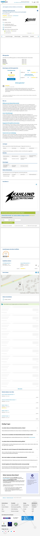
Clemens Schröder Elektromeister (8, 399)
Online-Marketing (14, 509)
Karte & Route (25, 36)
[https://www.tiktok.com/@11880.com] (8, 531)
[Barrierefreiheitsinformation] (36, 2)
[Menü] (38, 2)
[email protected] (32, 437)
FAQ (24, 511)
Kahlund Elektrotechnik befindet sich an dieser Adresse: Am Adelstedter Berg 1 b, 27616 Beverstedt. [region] (19, 430)
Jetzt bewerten (11, 79)
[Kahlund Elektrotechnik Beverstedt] (36, 184)
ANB (32, 511)
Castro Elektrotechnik (25, 263)
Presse (3, 511)
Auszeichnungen (9, 36)
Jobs (2, 509)
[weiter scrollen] (38, 36)
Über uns (3, 505)
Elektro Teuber (5, 405)
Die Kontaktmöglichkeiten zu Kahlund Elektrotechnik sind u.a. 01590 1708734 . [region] (18, 437)
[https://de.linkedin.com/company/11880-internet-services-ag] (11, 531)
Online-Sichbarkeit (14, 505)
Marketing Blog (26, 505)
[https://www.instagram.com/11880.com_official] (5, 531)
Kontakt (32, 36)
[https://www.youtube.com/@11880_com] (14, 531)
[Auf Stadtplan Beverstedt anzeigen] (38, 272)
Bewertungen (17, 36)
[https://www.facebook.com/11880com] (3, 531)
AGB (32, 509)
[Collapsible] (37, 428)
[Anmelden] (35, 2)
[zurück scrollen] (2, 36)
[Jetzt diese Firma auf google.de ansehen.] (28, 77)
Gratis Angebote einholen (31, 6)
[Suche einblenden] (33, 2)
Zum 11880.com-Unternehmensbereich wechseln (21, 2)
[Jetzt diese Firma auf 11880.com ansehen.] (28, 72)
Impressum (34, 505)
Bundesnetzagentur (6, 478)
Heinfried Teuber (5, 416)
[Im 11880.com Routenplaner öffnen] (36, 272)
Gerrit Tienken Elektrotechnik (7, 394)
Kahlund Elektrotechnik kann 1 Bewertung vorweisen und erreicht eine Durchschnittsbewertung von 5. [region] (20, 460)
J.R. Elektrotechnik (6, 263)
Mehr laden (20, 388)
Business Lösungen (15, 511)
